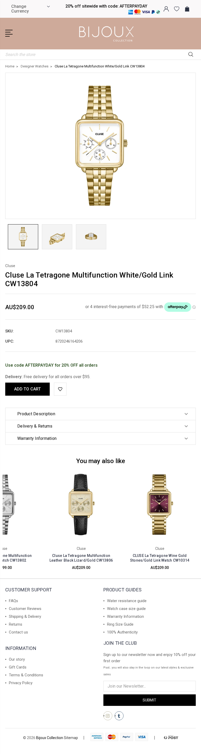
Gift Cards (17, 667)
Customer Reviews (25, 608)
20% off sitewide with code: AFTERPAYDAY (106, 6)
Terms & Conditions (26, 675)
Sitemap (71, 738)
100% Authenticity (122, 632)
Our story (17, 659)
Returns (15, 624)
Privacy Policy (20, 683)
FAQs (13, 600)
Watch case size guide (126, 608)
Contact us (18, 632)
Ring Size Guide (120, 624)
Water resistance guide (127, 600)
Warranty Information (125, 616)
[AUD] (47, 6)
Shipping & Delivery (25, 616)
